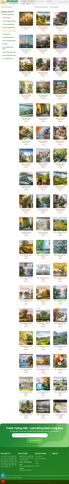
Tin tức (37, 463)
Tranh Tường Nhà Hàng (8, 27)
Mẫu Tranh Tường (40, 1)
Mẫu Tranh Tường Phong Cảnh (43, 28)
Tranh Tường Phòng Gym (9, 52)
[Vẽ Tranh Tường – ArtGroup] (9, 2)
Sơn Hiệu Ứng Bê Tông (8, 14)
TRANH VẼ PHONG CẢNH (60, 415)
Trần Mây (4, 44)
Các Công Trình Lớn (7, 58)
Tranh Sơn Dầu (6, 34)
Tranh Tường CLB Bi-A (8, 37)
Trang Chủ (23, 1)
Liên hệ (37, 465)
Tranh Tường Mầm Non (8, 24)
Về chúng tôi (38, 456)
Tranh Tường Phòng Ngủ (8, 40)
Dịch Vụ (49, 1)
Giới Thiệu (30, 1)
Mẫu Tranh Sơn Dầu (26, 27)
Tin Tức (23, 3)
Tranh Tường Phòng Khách (7, 48)
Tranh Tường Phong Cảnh (9, 30)
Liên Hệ (28, 3)
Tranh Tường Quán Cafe (8, 55)
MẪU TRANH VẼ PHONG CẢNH (60, 233)
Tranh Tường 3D (6, 17)
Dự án (36, 461)
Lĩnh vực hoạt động (40, 458)
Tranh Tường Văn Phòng (8, 21)
